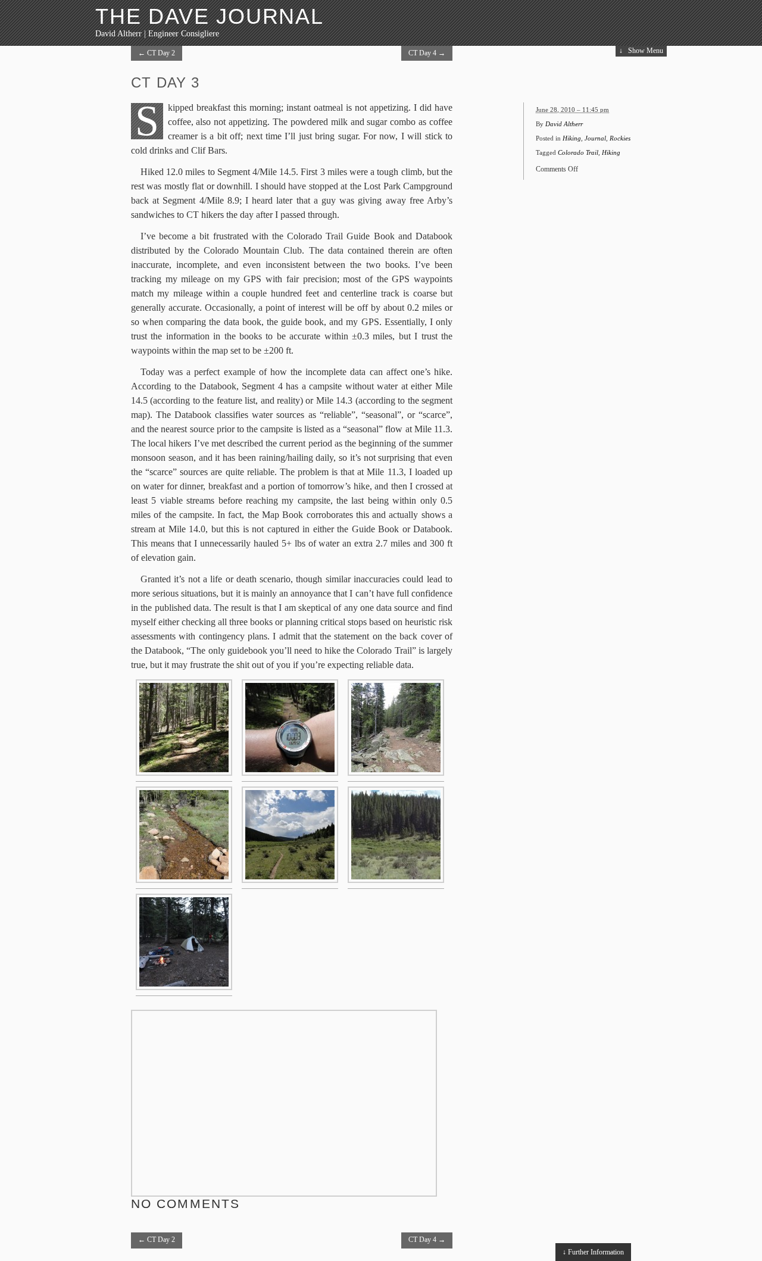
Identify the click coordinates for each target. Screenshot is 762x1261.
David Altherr (564, 123)
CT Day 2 (156, 53)
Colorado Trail (578, 152)
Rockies (620, 138)
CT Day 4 (426, 53)
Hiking (572, 138)
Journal (595, 138)
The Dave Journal (209, 16)
